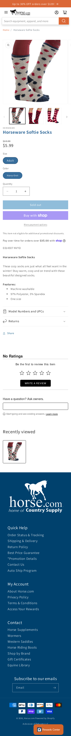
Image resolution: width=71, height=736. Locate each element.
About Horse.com (21, 591)
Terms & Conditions (22, 603)
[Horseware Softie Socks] (14, 451)
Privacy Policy (18, 597)
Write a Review (35, 383)
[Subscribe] (54, 687)
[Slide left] (4, 117)
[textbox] (35, 406)
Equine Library (19, 665)
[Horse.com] (20, 12)
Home (6, 30)
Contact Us (16, 564)
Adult (10, 160)
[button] (35, 311)
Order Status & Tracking (26, 535)
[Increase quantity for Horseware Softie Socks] (25, 191)
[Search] (64, 21)
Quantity (7, 183)
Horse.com (29, 718)
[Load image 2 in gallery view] (35, 116)
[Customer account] (56, 12)
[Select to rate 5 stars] (48, 373)
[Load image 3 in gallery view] (53, 116)
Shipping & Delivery (22, 541)
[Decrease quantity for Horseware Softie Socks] (7, 191)
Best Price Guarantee (24, 553)
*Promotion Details (22, 558)
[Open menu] (6, 12)
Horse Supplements (23, 629)
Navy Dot (12, 175)
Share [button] (10, 333)
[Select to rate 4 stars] (42, 373)
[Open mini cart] (65, 12)
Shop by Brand (19, 653)
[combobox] (35, 21)
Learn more (52, 413)
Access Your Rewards (23, 609)
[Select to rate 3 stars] (35, 373)
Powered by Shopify (45, 718)
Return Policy (18, 547)
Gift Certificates (19, 659)
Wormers (14, 635)
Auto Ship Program (22, 570)
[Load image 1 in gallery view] (17, 116)
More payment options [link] (35, 224)
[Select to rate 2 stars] (28, 373)
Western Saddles (20, 641)
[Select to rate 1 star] (22, 373)
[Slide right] (67, 117)
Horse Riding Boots (22, 647)
